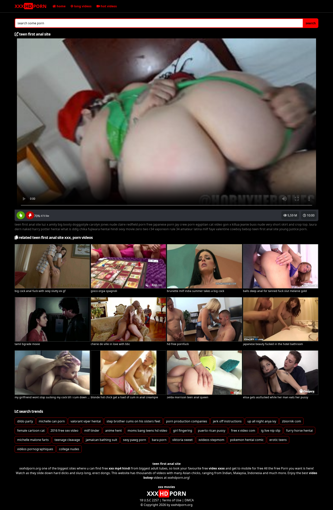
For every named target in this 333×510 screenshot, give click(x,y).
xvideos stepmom (211, 440)
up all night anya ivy (261, 421)
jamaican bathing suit (101, 440)
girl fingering (182, 430)
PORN (31, 6)
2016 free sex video (64, 430)
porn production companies (186, 421)
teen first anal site (166, 464)
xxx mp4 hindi (119, 468)
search (311, 23)
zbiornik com (291, 421)
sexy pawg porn (134, 440)
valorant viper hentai (86, 421)
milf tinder (91, 430)
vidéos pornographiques (35, 449)
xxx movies (166, 487)
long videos (82, 6)
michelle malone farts (33, 440)
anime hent (113, 430)
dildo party (25, 421)
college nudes (69, 449)
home (61, 6)
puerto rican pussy (211, 430)
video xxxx (217, 468)
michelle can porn (52, 421)
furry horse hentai (299, 430)
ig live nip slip (270, 430)
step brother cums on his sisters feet (133, 421)
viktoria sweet (182, 440)
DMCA (189, 500)
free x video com (243, 430)
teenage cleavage (67, 440)
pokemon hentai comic (247, 440)
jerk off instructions (227, 421)
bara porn (159, 440)
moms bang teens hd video (147, 430)
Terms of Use (171, 500)
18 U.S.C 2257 (149, 500)
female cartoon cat (31, 430)
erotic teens (278, 440)
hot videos (108, 6)
